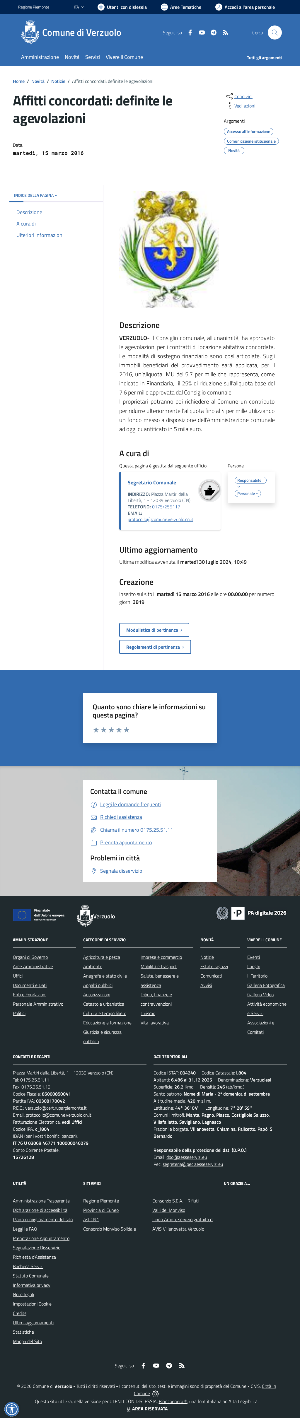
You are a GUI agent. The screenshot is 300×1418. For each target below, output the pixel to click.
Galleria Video (260, 994)
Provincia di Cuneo (101, 1210)
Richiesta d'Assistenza (34, 1256)
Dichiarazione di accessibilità (40, 1210)
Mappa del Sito (27, 1341)
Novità (38, 81)
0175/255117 (166, 506)
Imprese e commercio (161, 957)
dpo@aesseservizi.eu (186, 1157)
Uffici (18, 975)
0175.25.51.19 (35, 1086)
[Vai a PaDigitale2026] (251, 912)
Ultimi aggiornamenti (33, 1322)
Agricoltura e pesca (101, 957)
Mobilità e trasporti (159, 966)
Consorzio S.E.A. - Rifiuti (175, 1200)
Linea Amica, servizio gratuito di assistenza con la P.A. (204, 1219)
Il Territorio (257, 975)
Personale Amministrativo (38, 1003)
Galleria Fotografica (266, 985)
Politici (19, 1013)
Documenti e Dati (30, 985)
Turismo (148, 1013)
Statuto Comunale (31, 1275)
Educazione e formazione (107, 1022)
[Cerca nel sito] (275, 32)
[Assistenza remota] (155, 1393)
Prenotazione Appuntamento (41, 1238)
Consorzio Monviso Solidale (109, 1228)
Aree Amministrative (33, 966)
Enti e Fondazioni (29, 994)
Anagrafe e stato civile (105, 975)
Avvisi (206, 985)
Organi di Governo (30, 957)
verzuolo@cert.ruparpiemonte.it (56, 1107)
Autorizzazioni (96, 994)
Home (19, 81)
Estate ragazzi (214, 966)
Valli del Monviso (168, 1210)
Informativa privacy (31, 1285)
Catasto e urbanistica (103, 1003)
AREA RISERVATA (150, 1408)
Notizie (58, 81)
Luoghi (253, 966)
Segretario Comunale (152, 482)
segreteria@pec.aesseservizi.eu (193, 1164)
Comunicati (211, 975)
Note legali (23, 1294)
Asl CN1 (91, 1219)
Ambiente (92, 966)
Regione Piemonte (33, 7)
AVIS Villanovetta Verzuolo (178, 1228)
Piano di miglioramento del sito (43, 1219)
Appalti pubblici (97, 985)
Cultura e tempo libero (104, 1013)
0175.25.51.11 (34, 1079)
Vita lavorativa (155, 1022)
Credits (19, 1313)
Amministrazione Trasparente (41, 1200)
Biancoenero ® (173, 1401)
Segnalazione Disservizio (36, 1247)
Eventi (253, 957)
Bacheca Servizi (28, 1266)
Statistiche (23, 1331)
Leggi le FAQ (25, 1228)
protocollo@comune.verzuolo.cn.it (160, 519)
